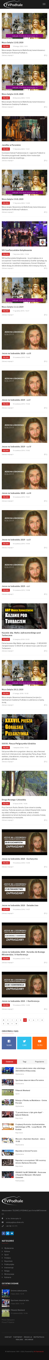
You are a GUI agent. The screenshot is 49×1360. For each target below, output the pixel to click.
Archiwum (29, 1339)
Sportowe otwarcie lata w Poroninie (29, 1080)
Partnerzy (17, 1337)
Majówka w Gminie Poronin (26, 1151)
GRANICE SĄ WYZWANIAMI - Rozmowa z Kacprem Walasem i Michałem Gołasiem (30, 1174)
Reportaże (8, 1261)
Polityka (7, 1258)
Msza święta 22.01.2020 (12, 94)
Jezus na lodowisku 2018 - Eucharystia (20, 858)
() (46, 55)
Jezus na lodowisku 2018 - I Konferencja (20, 1001)
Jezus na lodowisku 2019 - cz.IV (16, 446)
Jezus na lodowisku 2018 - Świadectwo (20, 905)
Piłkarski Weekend (22, 1090)
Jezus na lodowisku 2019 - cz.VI (16, 353)
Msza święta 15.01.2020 (12, 199)
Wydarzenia (9, 1248)
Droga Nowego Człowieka (14, 799)
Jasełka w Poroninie (11, 145)
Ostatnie (9, 1062)
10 (8, 1024)
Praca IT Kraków (8, 1322)
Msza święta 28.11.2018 (12, 689)
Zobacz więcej (7, 55)
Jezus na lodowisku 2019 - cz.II (16, 539)
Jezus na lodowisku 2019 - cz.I (16, 586)
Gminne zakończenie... (19, 1291)
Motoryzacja (9, 1274)
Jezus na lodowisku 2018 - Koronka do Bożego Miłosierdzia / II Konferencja (23, 953)
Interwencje (8, 1268)
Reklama (19, 1339)
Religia (7, 1271)
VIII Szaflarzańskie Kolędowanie (17, 250)
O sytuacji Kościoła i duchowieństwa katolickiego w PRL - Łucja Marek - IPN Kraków (30, 1126)
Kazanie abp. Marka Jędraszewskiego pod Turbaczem (21, 634)
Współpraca (39, 1337)
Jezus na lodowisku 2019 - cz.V (16, 399)
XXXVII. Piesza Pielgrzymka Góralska (19, 743)
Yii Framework (39, 1351)
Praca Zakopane (8, 1320)
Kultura (7, 1251)
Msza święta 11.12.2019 (12, 306)
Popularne (39, 1062)
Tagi (24, 1062)
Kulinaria (7, 1277)
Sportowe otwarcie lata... (20, 1300)
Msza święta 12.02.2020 (12, 42)
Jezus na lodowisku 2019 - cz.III (16, 493)
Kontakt (8, 1337)
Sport (6, 1255)
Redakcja (28, 1337)
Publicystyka (9, 1264)
